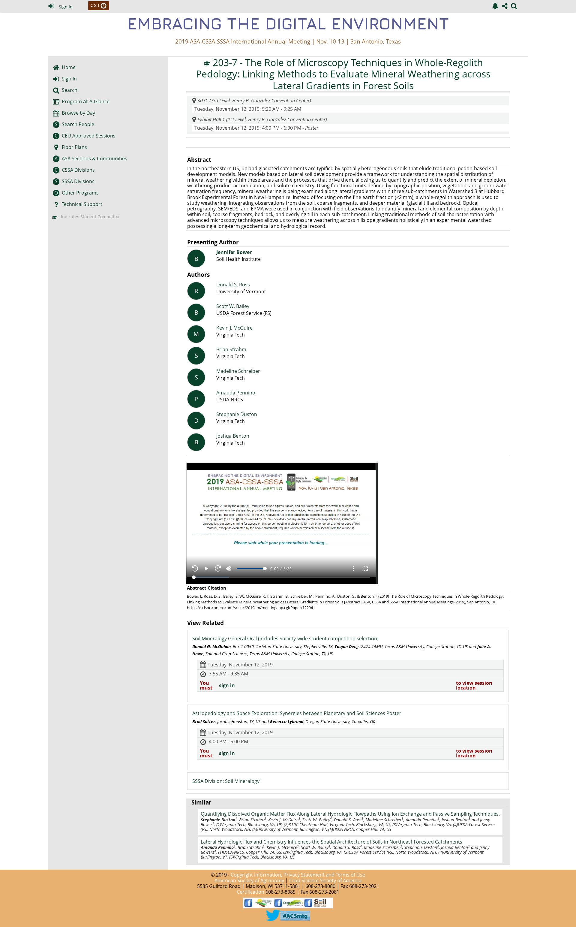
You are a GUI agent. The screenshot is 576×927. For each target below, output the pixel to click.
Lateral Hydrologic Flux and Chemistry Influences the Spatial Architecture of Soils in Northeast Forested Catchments (331, 841)
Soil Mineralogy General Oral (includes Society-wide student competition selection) (285, 638)
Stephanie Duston (236, 414)
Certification (250, 892)
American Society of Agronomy (249, 880)
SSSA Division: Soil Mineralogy (226, 781)
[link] (495, 6)
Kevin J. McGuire (234, 328)
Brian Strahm (231, 349)
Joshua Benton (232, 436)
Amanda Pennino (235, 393)
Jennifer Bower (234, 252)
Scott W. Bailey (232, 306)
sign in (227, 685)
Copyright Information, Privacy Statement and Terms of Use (298, 874)
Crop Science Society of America (325, 880)
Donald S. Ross (233, 285)
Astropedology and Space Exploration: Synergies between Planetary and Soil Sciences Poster (296, 713)
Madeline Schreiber (238, 371)
